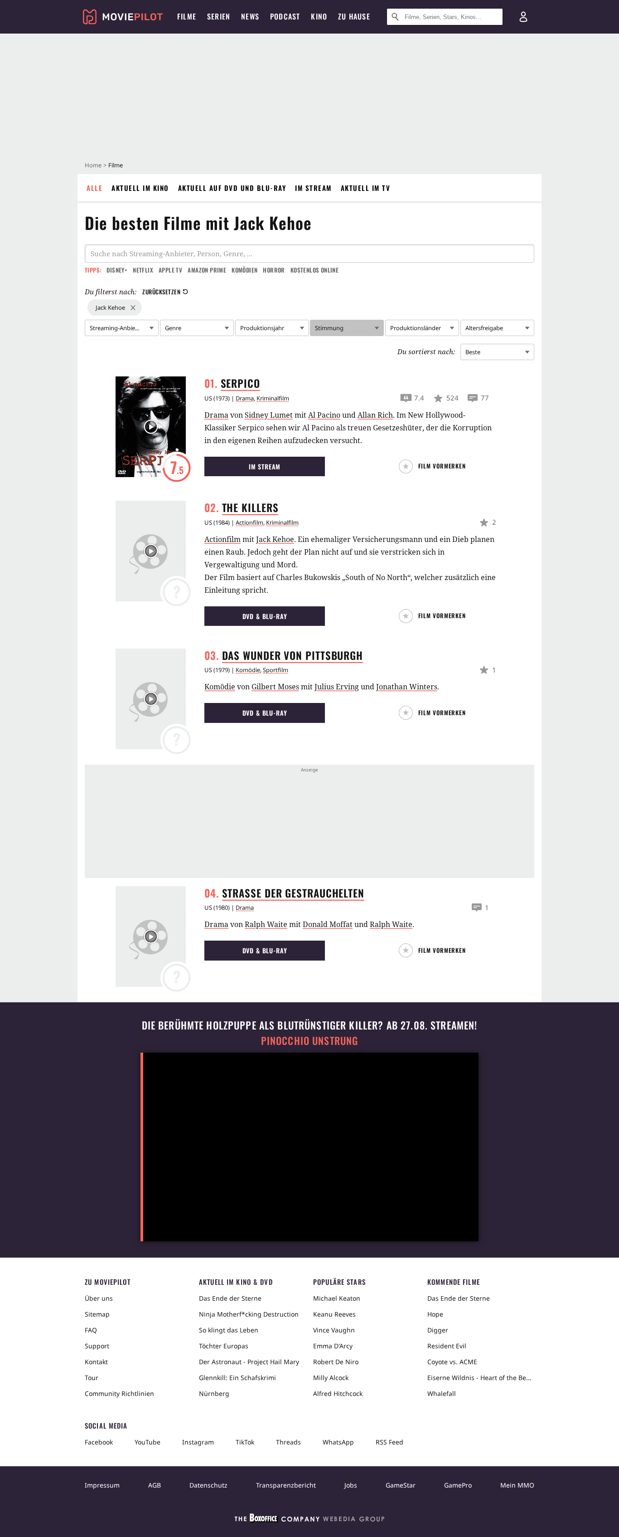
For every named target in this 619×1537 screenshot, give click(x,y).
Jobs (350, 1485)
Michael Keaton (336, 1298)
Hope (435, 1314)
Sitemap (97, 1314)
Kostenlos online (314, 269)
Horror (274, 269)
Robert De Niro (335, 1361)
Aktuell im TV (366, 188)
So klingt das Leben (228, 1330)
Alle (94, 188)
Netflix (143, 269)
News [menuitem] (250, 16)
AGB (154, 1485)
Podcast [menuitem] (285, 16)
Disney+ (116, 269)
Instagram (198, 1442)
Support (97, 1346)
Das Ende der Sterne (230, 1298)
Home (93, 165)
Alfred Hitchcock (338, 1393)
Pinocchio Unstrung (309, 1040)
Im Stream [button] (265, 466)
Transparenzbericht (286, 1485)
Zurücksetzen (161, 291)
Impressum (102, 1485)
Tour (91, 1377)
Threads (288, 1442)
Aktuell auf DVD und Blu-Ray (232, 188)
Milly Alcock (330, 1377)
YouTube (147, 1442)
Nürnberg (214, 1393)
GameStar (401, 1485)
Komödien (244, 269)
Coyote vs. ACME (452, 1361)
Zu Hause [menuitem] (354, 16)
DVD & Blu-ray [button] (264, 616)
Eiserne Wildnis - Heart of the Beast (480, 1377)
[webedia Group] (309, 1519)
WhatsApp (338, 1442)
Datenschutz (208, 1485)
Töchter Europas (223, 1346)
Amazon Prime (207, 269)
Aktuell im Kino (140, 188)
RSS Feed (389, 1442)
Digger (437, 1330)
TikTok (245, 1442)
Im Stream (313, 188)
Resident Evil (446, 1346)
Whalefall (441, 1393)
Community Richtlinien (119, 1393)
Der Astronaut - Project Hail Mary (249, 1361)
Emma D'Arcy (333, 1346)
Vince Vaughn (334, 1330)
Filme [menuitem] (186, 16)
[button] (436, 466)
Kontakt (96, 1361)
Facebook (99, 1442)
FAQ (91, 1330)
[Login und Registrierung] (523, 16)
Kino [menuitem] (319, 16)
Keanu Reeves (334, 1314)
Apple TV (170, 269)
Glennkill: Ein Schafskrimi (237, 1377)
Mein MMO (517, 1485)
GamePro (458, 1485)
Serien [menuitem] (218, 16)
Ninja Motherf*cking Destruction (249, 1314)
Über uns (99, 1298)
